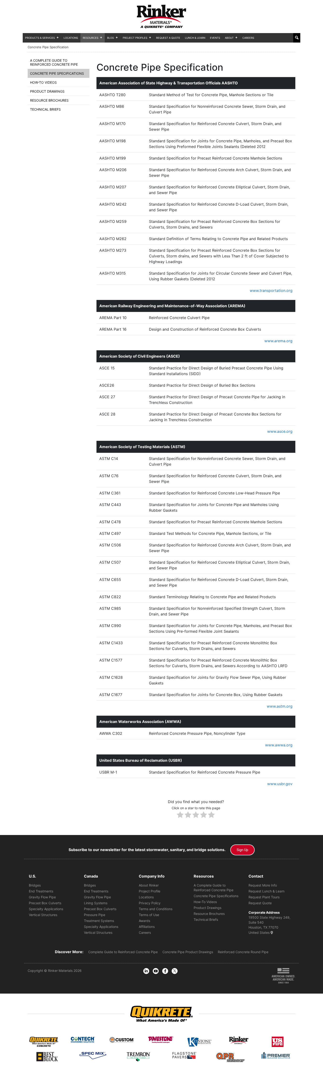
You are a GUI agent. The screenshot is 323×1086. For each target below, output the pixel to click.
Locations (71, 37)
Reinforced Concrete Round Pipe (243, 952)
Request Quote (260, 903)
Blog (110, 37)
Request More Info (263, 885)
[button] (296, 37)
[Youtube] (156, 971)
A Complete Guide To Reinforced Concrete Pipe (54, 62)
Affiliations (147, 927)
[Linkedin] (146, 971)
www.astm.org (279, 706)
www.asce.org (279, 431)
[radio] (180, 815)
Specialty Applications (46, 909)
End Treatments (41, 891)
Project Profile (149, 891)
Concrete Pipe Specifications (57, 73)
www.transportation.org (271, 290)
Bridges (35, 885)
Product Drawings (47, 91)
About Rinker (149, 885)
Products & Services (40, 37)
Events (215, 37)
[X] (175, 971)
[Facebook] (165, 971)
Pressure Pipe (94, 915)
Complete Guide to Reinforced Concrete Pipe (123, 952)
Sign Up (242, 850)
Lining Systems (95, 903)
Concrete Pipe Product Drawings (187, 952)
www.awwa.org (278, 745)
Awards (144, 921)
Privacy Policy (150, 903)
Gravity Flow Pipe (42, 897)
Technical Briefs (45, 109)
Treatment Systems (99, 921)
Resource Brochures (49, 100)
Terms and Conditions (155, 909)
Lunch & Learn (195, 37)
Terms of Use (149, 915)
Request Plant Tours (264, 897)
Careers (248, 37)
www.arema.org (278, 340)
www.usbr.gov (279, 783)
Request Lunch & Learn (266, 891)
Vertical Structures (43, 915)
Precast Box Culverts (45, 903)
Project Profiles (135, 37)
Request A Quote (168, 37)
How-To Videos (43, 82)
